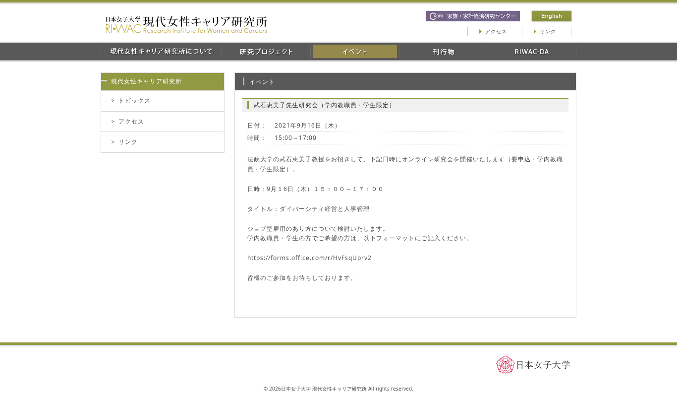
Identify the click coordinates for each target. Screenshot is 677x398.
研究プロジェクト (266, 51)
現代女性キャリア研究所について (161, 51)
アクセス (496, 31)
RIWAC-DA (532, 51)
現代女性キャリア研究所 (146, 81)
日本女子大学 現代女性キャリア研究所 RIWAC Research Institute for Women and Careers (186, 24)
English (551, 16)
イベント (354, 51)
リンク (548, 31)
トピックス (134, 100)
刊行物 (443, 51)
